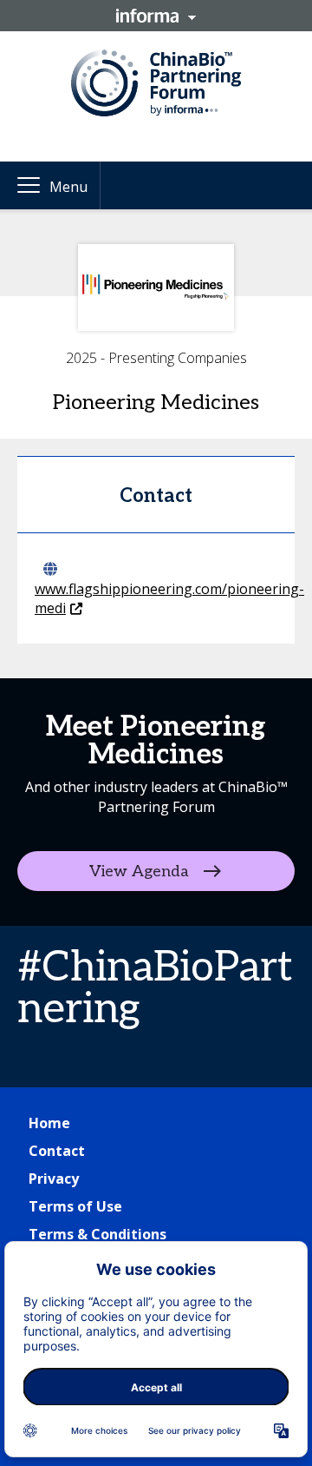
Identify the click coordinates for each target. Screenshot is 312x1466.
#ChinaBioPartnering (155, 988)
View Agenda (139, 871)
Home (49, 1123)
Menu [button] (68, 186)
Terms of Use (75, 1206)
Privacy (54, 1178)
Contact (57, 1150)
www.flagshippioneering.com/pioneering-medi (169, 598)
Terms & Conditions (97, 1234)
